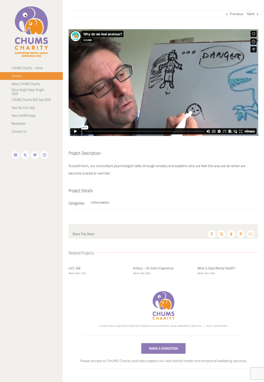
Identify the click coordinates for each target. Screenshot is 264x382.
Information (100, 202)
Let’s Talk (74, 268)
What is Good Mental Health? (216, 268)
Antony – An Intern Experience (153, 268)
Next (251, 14)
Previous (236, 14)
